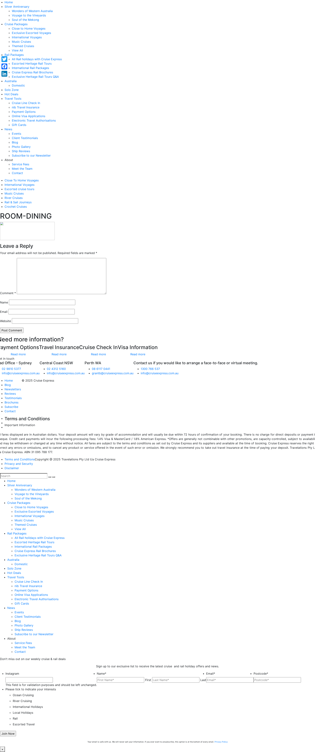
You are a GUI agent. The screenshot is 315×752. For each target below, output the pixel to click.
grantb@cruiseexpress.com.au (112, 373)
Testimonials (13, 398)
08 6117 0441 (101, 369)
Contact (17, 173)
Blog (15, 142)
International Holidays (28, 707)
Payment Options (24, 112)
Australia (11, 81)
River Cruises (14, 198)
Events (16, 133)
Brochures (11, 402)
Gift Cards (19, 125)
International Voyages (27, 37)
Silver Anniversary (17, 6)
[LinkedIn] (4, 73)
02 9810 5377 (11, 369)
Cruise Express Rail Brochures (32, 72)
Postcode (261, 673)
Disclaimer (12, 468)
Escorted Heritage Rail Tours (32, 63)
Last (203, 680)
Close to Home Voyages (28, 28)
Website (5, 321)
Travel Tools (13, 98)
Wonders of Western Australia (32, 11)
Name (4, 302)
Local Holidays (23, 712)
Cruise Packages (16, 24)
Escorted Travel (24, 724)
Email (3, 312)
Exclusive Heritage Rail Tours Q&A (35, 76)
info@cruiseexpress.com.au (21, 373)
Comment (8, 293)
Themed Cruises (23, 46)
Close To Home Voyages (22, 180)
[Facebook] (4, 66)
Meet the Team (22, 168)
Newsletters (13, 389)
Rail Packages (14, 55)
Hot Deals (11, 94)
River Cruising (22, 701)
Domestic (18, 85)
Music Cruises (21, 41)
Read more (18, 354)
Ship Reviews (21, 151)
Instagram (12, 673)
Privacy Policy (221, 742)
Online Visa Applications (28, 116)
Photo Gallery (21, 147)
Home (9, 2)
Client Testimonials (25, 138)
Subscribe (11, 407)
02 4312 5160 (56, 369)
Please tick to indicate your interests (30, 689)
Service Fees (20, 164)
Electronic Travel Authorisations (34, 120)
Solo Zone (12, 90)
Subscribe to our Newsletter (31, 155)
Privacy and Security (19, 464)
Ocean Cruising (23, 695)
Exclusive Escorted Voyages (31, 33)
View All (17, 50)
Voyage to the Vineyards (29, 15)
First (148, 680)
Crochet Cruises (16, 206)
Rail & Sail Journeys (18, 202)
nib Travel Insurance (25, 107)
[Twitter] (4, 59)
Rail (15, 718)
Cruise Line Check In (26, 103)
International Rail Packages (30, 68)
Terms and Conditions (20, 459)
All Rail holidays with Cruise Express (37, 59)
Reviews (10, 393)
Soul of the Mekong (25, 20)
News (8, 129)
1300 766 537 (150, 369)
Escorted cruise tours (19, 189)
